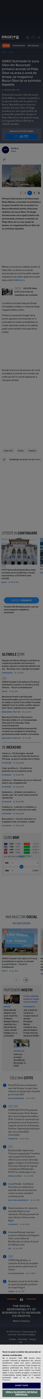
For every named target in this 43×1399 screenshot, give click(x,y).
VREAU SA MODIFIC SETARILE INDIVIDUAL (21, 1393)
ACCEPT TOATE (21, 1385)
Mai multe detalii (17, 1380)
